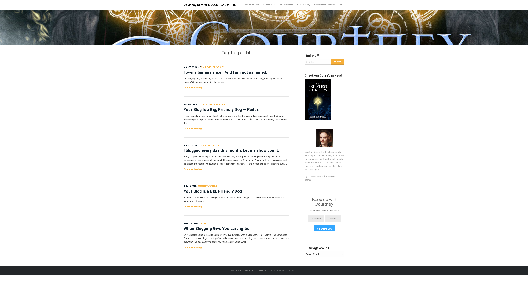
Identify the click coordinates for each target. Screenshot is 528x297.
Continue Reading (193, 87)
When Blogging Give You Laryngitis (216, 228)
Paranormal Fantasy (324, 5)
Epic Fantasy (303, 5)
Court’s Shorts (286, 5)
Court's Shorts (317, 176)
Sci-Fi (341, 5)
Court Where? (252, 5)
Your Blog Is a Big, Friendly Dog (213, 191)
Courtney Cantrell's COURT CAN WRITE (210, 5)
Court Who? (269, 5)
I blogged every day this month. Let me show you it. (231, 150)
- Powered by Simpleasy (286, 270)
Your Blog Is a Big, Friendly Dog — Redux (221, 109)
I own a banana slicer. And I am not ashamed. (225, 72)
